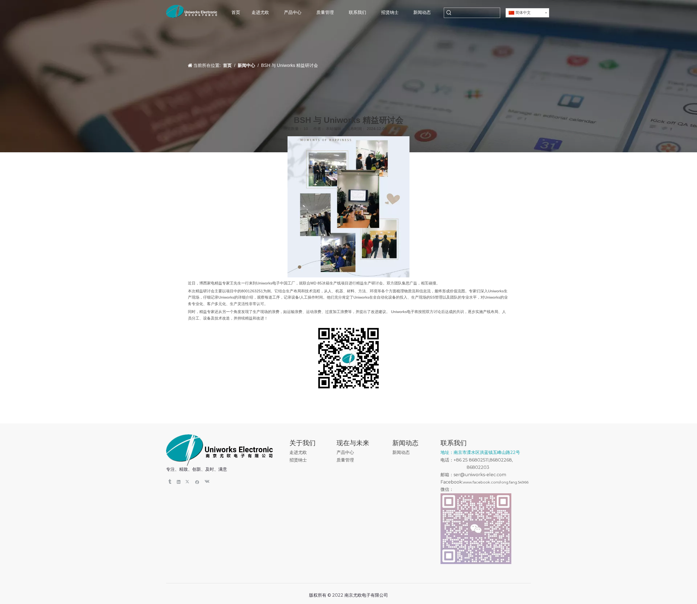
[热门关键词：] (449, 13)
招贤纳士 (298, 460)
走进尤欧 (298, 452)
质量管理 (345, 460)
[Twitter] (188, 481)
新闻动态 (401, 452)
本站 (410, 128)
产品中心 (345, 452)
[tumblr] (169, 481)
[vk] (206, 481)
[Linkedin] (178, 481)
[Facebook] (197, 481)
